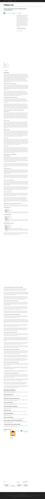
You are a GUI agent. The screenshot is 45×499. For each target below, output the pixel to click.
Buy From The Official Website (21, 28)
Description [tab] (6, 70)
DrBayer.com (9, 5)
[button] (14, 14)
